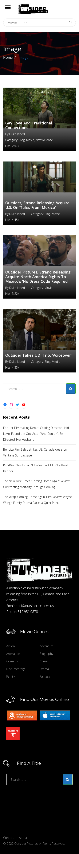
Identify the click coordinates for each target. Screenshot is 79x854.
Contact (8, 838)
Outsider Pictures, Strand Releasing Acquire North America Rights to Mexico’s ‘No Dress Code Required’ (38, 277)
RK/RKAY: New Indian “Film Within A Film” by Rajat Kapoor (35, 468)
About (23, 838)
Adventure (46, 646)
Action (10, 646)
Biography (46, 654)
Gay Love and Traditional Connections (28, 125)
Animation (13, 654)
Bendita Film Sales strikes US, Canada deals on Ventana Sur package (35, 452)
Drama (44, 669)
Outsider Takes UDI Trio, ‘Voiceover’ (38, 355)
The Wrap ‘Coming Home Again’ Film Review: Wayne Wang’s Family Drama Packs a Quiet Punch (37, 500)
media (56, 362)
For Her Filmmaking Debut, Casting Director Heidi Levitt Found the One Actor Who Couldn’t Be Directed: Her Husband (36, 434)
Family (10, 676)
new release (44, 140)
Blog (22, 140)
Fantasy (45, 676)
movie (30, 140)
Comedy (12, 661)
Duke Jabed (17, 134)
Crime (44, 661)
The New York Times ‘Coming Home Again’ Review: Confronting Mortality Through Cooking (36, 484)
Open (11, 10)
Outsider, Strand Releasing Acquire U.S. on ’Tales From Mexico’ (37, 205)
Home (8, 57)
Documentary (15, 669)
